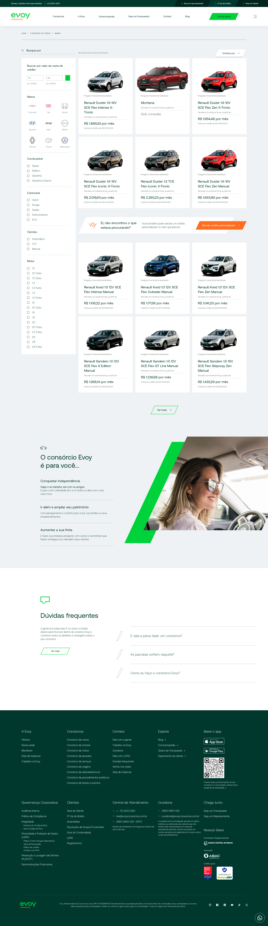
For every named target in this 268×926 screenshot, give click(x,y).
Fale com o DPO (121, 756)
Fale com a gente (122, 739)
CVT (34, 244)
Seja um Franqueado (215, 810)
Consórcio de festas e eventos (83, 783)
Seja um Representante (217, 816)
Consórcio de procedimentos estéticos (88, 777)
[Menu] (255, 16)
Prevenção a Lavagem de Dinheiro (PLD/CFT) (40, 857)
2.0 (33, 322)
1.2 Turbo (36, 278)
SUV (34, 219)
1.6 (33, 312)
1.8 (33, 317)
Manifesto (27, 750)
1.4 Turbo (37, 297)
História (26, 739)
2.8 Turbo (37, 346)
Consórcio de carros (78, 739)
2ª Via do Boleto (75, 816)
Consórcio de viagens (79, 766)
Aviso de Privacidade (32, 844)
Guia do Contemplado (79, 832)
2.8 (33, 341)
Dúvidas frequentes (123, 761)
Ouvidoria (118, 750)
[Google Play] (214, 751)
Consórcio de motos (78, 750)
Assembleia (73, 821)
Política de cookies (31, 847)
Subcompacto (40, 214)
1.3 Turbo (37, 288)
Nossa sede (28, 745)
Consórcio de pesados (79, 756)
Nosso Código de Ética (33, 828)
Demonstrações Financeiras (37, 864)
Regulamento (74, 843)
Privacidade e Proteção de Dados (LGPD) (40, 835)
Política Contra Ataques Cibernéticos (39, 841)
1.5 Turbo (36, 307)
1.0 (33, 268)
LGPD (70, 837)
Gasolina (37, 175)
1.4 (33, 292)
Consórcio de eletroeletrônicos (83, 772)
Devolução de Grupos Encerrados (85, 827)
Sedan (35, 209)
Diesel (35, 165)
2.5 (33, 337)
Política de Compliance (34, 816)
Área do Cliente (75, 810)
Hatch (35, 200)
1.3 (33, 283)
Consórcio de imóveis (78, 745)
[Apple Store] (214, 741)
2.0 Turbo (37, 327)
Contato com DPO (31, 850)
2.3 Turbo (37, 332)
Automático (38, 239)
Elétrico (36, 170)
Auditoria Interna (30, 810)
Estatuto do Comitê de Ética (35, 825)
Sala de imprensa (31, 756)
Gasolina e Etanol (41, 180)
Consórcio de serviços (79, 761)
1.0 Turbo (37, 273)
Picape (36, 205)
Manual (36, 248)
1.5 (33, 302)
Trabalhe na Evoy (31, 761)
